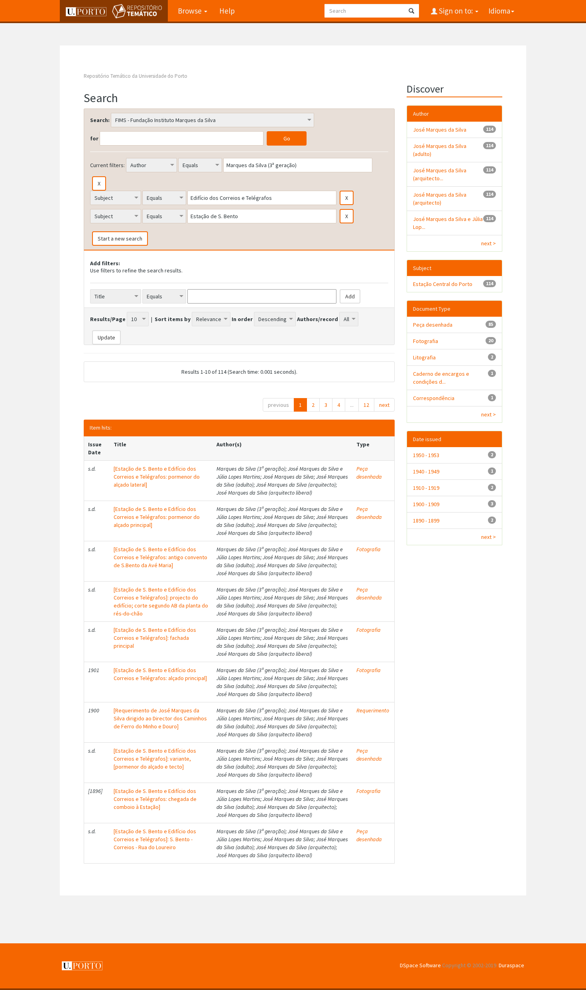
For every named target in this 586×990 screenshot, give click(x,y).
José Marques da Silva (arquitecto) (439, 198)
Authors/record (317, 319)
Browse (190, 11)
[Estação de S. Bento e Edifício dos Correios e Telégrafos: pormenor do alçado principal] (157, 517)
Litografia (424, 357)
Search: (100, 120)
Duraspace (511, 965)
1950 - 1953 (426, 455)
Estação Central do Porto (442, 284)
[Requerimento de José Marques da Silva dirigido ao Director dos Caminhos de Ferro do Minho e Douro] (160, 718)
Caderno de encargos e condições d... (441, 377)
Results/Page (108, 319)
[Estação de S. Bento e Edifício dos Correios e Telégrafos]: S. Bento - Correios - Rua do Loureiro (155, 839)
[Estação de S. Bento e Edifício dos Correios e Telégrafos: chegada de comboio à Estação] (155, 799)
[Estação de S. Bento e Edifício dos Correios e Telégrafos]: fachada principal (155, 637)
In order (242, 319)
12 (366, 404)
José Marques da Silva (439, 129)
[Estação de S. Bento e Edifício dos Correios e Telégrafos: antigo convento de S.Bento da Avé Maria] (160, 557)
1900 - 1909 (426, 504)
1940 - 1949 (426, 471)
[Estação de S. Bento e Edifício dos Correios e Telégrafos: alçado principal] (160, 674)
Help (227, 11)
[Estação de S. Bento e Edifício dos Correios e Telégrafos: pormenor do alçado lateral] (157, 476)
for (94, 138)
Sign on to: (455, 11)
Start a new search (120, 238)
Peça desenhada (369, 472)
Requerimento (372, 710)
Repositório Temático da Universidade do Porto (135, 76)
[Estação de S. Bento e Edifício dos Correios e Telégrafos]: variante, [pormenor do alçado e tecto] (155, 758)
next (384, 404)
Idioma (499, 11)
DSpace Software (420, 965)
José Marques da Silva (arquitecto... (439, 174)
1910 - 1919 (426, 487)
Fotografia (368, 549)
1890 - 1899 (426, 520)
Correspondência (433, 398)
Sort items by (173, 319)
